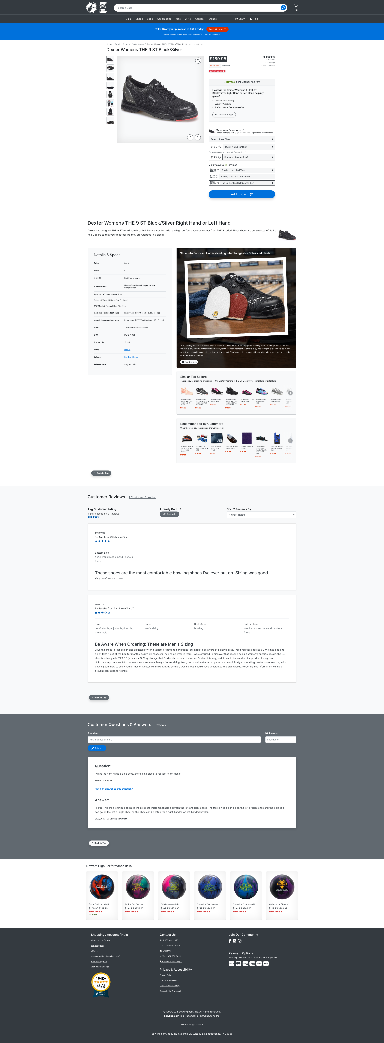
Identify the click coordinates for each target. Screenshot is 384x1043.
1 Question (270, 63)
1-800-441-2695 (170, 940)
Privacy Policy (166, 975)
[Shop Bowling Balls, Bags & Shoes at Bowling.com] (96, 7)
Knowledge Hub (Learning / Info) (105, 956)
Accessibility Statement (170, 991)
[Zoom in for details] (198, 61)
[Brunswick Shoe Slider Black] (232, 438)
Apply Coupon (216, 29)
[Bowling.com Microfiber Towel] (217, 438)
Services (95, 951)
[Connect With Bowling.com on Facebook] (231, 942)
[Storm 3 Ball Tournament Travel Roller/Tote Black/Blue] (262, 438)
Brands (212, 18)
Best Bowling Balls (99, 961)
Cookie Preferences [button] (168, 980)
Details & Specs (225, 114)
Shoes (139, 18)
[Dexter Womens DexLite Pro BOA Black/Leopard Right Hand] (232, 391)
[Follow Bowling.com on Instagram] (240, 942)
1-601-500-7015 (173, 945)
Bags (150, 18)
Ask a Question (268, 65)
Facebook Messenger (171, 961)
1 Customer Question (142, 497)
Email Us (166, 951)
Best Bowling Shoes (100, 967)
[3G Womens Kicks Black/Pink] (247, 391)
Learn (241, 18)
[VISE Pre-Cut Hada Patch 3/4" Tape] (202, 438)
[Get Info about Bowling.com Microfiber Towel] (217, 176)
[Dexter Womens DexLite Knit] (217, 391)
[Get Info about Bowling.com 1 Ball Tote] (218, 170)
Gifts (188, 18)
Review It (170, 514)
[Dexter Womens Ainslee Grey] (277, 391)
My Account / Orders (100, 940)
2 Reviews (270, 59)
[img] (259, 963)
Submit (98, 748)
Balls (128, 18)
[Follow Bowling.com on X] (235, 942)
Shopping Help (97, 945)
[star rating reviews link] (265, 57)
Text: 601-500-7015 (171, 956)
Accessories (164, 18)
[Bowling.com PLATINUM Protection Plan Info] (219, 157)
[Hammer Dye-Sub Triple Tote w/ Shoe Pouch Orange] (187, 438)
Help (255, 18)
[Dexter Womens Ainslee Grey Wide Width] (292, 391)
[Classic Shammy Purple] (247, 438)
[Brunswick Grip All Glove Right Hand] (277, 438)
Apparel (199, 18)
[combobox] (198, 8)
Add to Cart (240, 194)
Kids (178, 18)
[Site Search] (283, 7)
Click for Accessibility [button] (169, 986)
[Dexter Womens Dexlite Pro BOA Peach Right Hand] (187, 391)
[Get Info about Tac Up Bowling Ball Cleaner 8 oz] (218, 183)
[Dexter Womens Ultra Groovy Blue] (262, 391)
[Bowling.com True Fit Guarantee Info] (220, 147)
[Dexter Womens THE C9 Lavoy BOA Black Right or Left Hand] (202, 391)
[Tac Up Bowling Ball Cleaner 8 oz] (292, 438)
